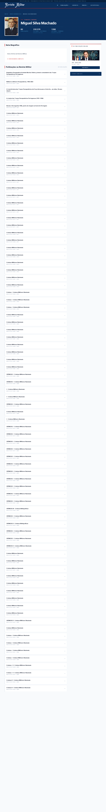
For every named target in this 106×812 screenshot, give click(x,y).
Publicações (64, 5)
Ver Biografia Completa (16, 58)
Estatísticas (95, 5)
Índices (84, 5)
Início (6, 14)
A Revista (75, 5)
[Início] (57, 5)
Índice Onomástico (15, 14)
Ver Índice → (85, 67)
